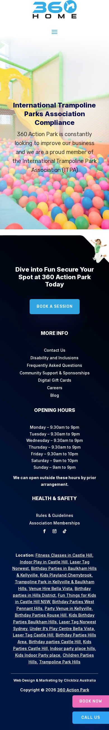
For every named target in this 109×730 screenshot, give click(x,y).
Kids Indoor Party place (37, 655)
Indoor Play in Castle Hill (44, 561)
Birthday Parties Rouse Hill (41, 615)
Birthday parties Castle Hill (55, 641)
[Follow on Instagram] (54, 531)
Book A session (55, 306)
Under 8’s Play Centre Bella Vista (62, 628)
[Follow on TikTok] (64, 531)
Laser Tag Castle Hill (33, 635)
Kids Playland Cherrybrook (66, 575)
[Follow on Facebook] (44, 531)
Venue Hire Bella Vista (50, 588)
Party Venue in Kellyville (68, 608)
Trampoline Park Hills (59, 661)
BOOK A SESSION (54, 213)
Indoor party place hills (72, 648)
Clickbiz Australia (79, 680)
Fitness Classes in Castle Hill (63, 555)
